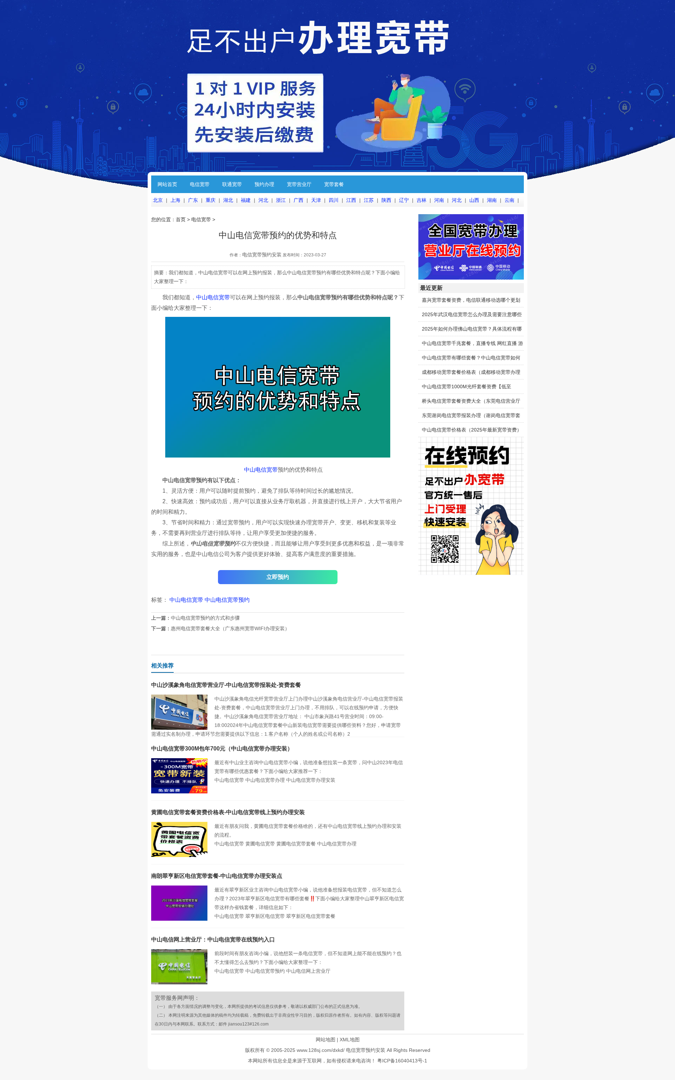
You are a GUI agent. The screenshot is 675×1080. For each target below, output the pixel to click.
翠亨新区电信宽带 (265, 916)
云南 (509, 200)
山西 (474, 200)
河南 (439, 200)
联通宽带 (232, 184)
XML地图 (350, 1039)
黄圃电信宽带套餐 (296, 843)
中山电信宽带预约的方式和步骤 (205, 618)
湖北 (228, 200)
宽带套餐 (334, 184)
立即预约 (277, 577)
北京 (158, 200)
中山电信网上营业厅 (308, 971)
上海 (175, 200)
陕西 (386, 200)
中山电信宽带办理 (265, 780)
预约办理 (264, 184)
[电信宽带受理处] (471, 278)
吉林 (421, 200)
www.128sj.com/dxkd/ (321, 1050)
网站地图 (325, 1039)
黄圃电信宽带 (260, 843)
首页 (181, 219)
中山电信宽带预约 (227, 600)
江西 (351, 200)
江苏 (369, 200)
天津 (316, 200)
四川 (334, 200)
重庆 (211, 200)
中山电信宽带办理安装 (310, 780)
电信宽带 (200, 184)
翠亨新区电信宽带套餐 (310, 916)
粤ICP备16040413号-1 (402, 1060)
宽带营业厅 (299, 184)
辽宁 (404, 200)
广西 (298, 200)
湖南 (492, 200)
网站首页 (167, 184)
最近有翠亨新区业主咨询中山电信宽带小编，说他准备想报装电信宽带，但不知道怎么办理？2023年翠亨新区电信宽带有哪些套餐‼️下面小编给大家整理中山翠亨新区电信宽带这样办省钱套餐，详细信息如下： (309, 898)
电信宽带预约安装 (262, 254)
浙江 (281, 200)
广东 (193, 200)
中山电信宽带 (213, 297)
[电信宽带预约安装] (471, 573)
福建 (246, 200)
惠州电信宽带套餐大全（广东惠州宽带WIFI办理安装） (230, 628)
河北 (263, 200)
